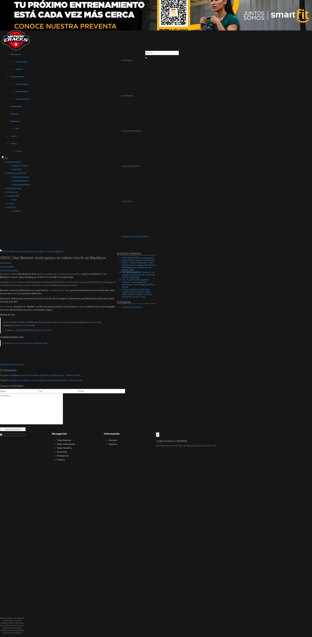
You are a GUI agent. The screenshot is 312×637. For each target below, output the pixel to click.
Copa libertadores (22, 91)
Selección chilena (22, 62)
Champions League (131, 271)
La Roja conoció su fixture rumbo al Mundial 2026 (25, 343)
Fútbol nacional (16, 54)
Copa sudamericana (22, 99)
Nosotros (14, 143)
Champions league (22, 84)
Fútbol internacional (17, 77)
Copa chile (19, 69)
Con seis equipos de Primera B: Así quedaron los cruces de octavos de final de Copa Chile (138, 275)
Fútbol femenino (16, 106)
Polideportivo (15, 121)
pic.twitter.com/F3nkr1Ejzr (23, 325)
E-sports (13, 136)
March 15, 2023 (44, 330)
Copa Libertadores (130, 166)
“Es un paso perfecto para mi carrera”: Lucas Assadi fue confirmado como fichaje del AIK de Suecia (138, 283)
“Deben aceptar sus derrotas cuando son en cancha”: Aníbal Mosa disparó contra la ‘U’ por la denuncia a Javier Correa (137, 293)
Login (213, 445)
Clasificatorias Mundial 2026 (135, 236)
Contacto (19, 151)
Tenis (17, 129)
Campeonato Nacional (132, 307)
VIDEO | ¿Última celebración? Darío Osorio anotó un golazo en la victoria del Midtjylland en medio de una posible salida (139, 266)
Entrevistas (14, 114)
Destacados (127, 95)
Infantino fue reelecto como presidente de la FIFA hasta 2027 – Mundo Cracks (46, 380)
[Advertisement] (156, 231)
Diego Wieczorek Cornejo (12, 364)
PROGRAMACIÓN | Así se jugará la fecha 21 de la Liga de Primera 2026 (138, 258)
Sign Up (182, 445)
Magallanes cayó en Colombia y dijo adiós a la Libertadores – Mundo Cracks (45, 375)
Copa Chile (127, 201)
